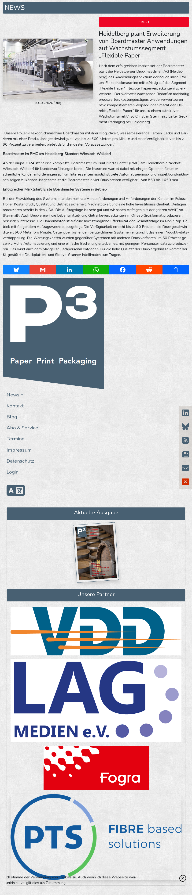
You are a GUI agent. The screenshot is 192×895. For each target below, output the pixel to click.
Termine (16, 438)
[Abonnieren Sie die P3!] (185, 454)
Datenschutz (20, 461)
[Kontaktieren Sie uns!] (185, 468)
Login (12, 472)
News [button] (13, 395)
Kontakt (15, 406)
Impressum (19, 450)
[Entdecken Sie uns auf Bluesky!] (185, 427)
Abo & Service (22, 427)
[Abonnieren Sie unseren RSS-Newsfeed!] (185, 441)
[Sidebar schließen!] (185, 482)
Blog (12, 416)
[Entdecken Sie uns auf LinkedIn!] (185, 413)
